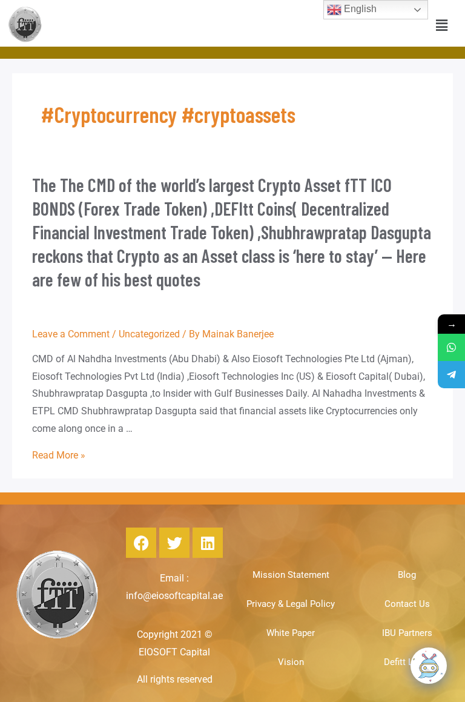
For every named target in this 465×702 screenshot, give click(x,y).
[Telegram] (451, 374)
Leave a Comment (71, 334)
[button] (442, 25)
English (359, 9)
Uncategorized (149, 334)
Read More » (58, 455)
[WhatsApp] (451, 347)
